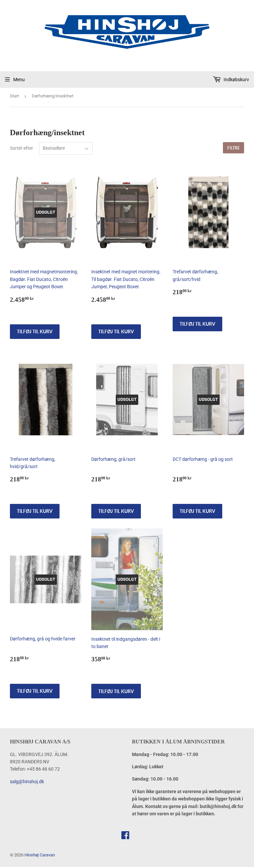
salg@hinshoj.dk (27, 781)
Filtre (233, 147)
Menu (19, 79)
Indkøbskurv (236, 79)
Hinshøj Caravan (39, 854)
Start (14, 95)
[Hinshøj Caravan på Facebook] (125, 837)
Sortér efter (21, 148)
